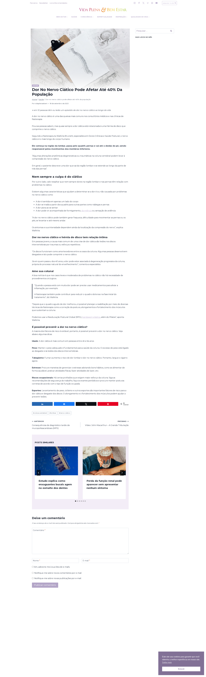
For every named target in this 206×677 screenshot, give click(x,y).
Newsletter (43, 3)
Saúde (74, 17)
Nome (36, 560)
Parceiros (33, 3)
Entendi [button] (181, 669)
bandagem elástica (91, 317)
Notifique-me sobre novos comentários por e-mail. (58, 573)
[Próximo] (122, 473)
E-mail (86, 560)
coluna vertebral (40, 413)
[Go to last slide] (39, 473)
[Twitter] (143, 3)
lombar (52, 413)
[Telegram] (148, 3)
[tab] (75, 501)
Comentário (39, 530)
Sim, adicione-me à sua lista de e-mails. (51, 567)
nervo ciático (64, 413)
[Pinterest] (152, 3)
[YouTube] (156, 3)
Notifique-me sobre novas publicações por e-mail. (58, 578)
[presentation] (56, 460)
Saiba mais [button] (167, 662)
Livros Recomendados (58, 3)
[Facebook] (139, 3)
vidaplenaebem (41, 103)
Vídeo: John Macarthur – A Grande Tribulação (107, 423)
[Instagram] (134, 3)
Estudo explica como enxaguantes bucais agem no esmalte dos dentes (55, 484)
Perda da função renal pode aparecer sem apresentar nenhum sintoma (104, 484)
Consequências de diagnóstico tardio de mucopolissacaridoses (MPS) (51, 424)
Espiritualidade (104, 17)
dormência (86, 211)
